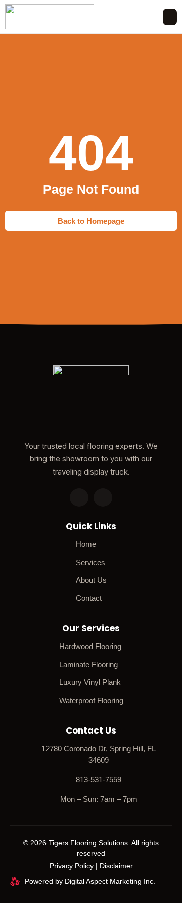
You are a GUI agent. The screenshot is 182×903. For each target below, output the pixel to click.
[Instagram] (79, 497)
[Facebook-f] (103, 497)
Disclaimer (116, 866)
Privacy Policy (72, 866)
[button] (170, 17)
